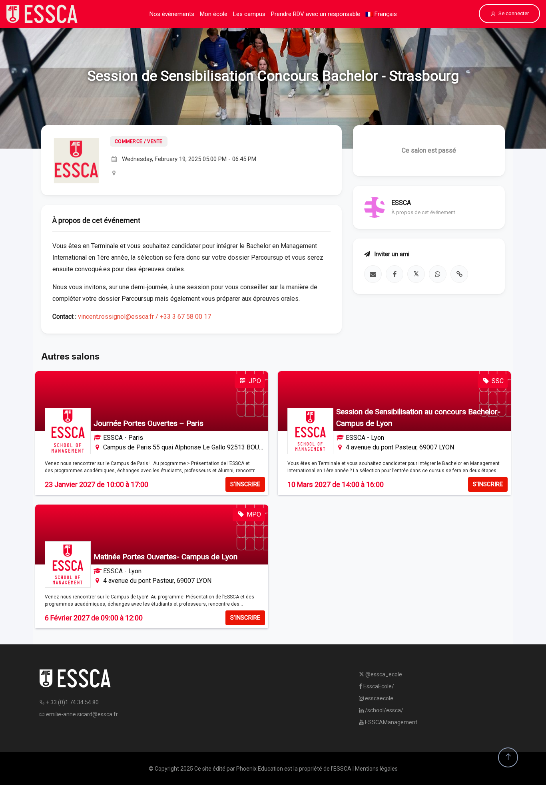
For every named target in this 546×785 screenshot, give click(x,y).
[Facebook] (394, 274)
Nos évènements (171, 14)
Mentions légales (376, 768)
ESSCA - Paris (123, 437)
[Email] (373, 274)
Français (385, 14)
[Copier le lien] (459, 274)
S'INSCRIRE (245, 484)
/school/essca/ (383, 710)
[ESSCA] (42, 14)
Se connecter (513, 13)
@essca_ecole (383, 674)
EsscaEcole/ (378, 686)
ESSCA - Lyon (365, 437)
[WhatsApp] (437, 274)
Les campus (249, 14)
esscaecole (378, 698)
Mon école (213, 14)
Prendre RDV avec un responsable (315, 14)
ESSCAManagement (390, 722)
